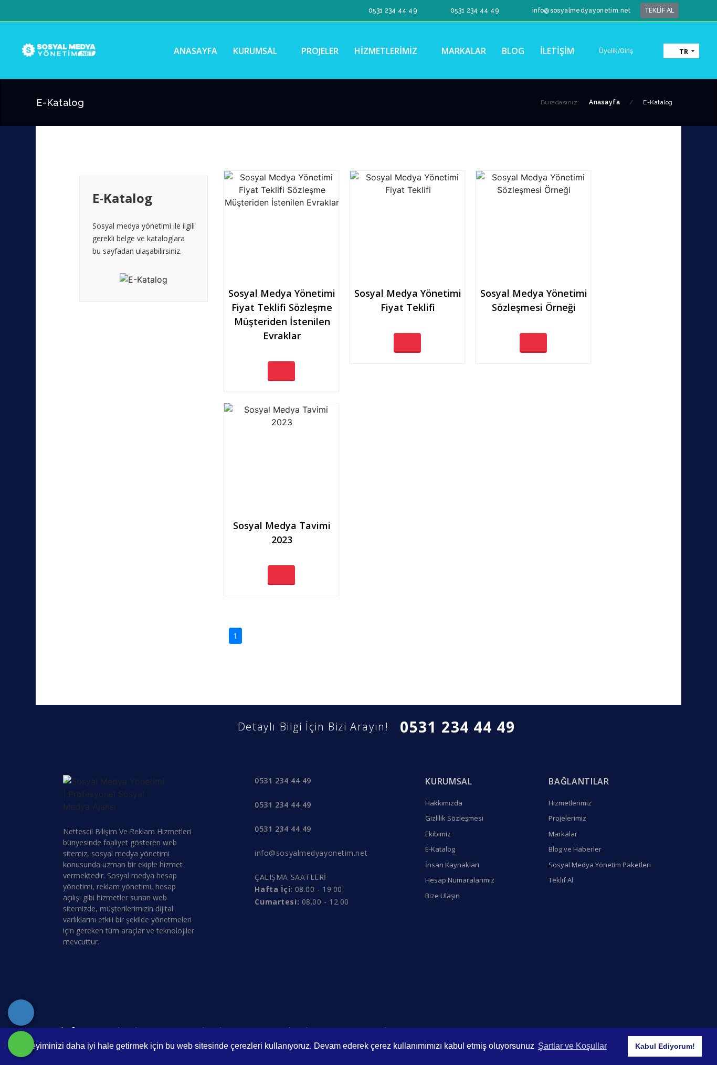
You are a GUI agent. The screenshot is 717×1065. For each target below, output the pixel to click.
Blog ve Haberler (575, 849)
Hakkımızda (443, 803)
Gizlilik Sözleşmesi (454, 818)
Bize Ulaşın (442, 895)
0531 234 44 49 (392, 10)
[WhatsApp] (21, 1044)
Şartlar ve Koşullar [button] (572, 1045)
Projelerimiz (567, 818)
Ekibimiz (438, 833)
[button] (611, 51)
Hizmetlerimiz (570, 803)
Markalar (563, 833)
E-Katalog (440, 849)
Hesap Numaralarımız (459, 880)
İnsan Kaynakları (452, 864)
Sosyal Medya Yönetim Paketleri (600, 864)
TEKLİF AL (659, 10)
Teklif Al (561, 880)
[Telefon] (21, 1012)
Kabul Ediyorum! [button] (665, 1046)
